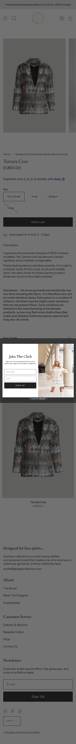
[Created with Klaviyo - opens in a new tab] (38, 398)
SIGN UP (20, 385)
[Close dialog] (71, 347)
